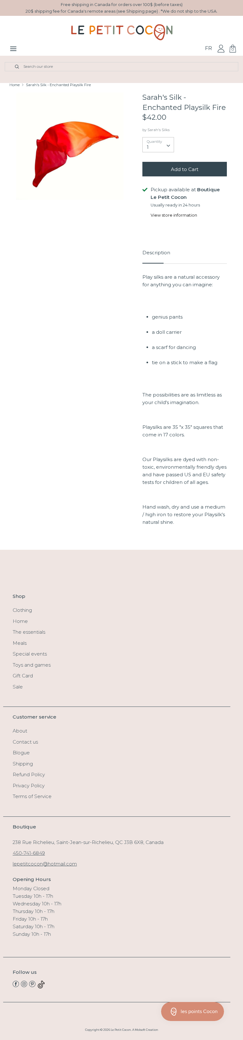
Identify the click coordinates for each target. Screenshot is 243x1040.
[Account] (221, 48)
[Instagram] (24, 985)
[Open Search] (13, 66)
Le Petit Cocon (121, 1029)
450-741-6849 (29, 853)
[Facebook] (16, 985)
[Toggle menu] (13, 49)
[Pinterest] (32, 985)
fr (208, 48)
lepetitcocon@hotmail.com (45, 864)
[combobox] (158, 144)
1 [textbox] (148, 147)
